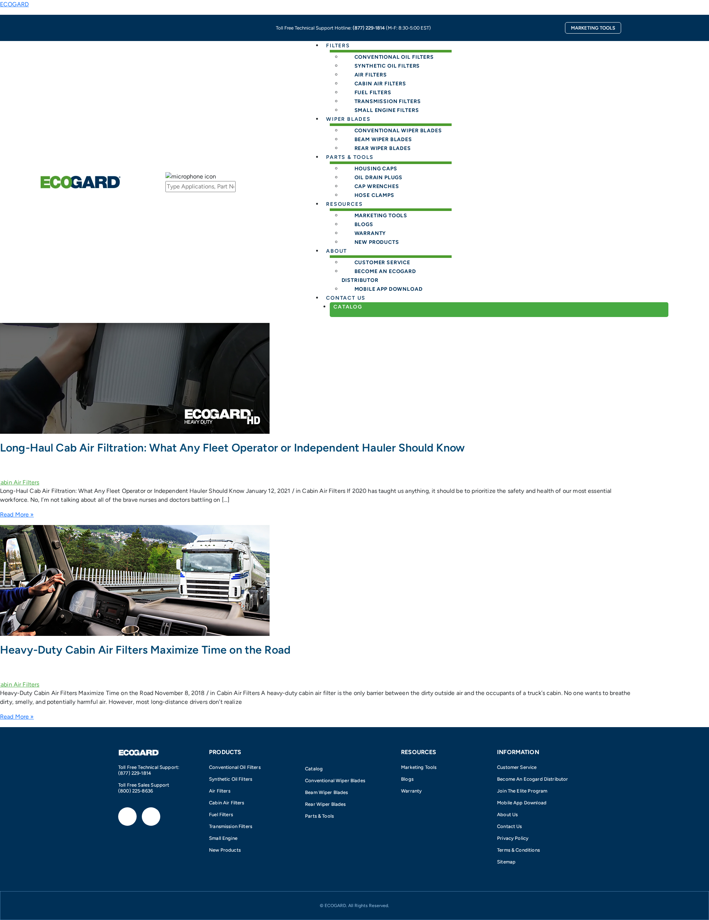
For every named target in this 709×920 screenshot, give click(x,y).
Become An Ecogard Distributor (379, 275)
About (336, 251)
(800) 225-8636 (135, 791)
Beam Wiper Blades (326, 792)
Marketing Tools (418, 767)
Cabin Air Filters (226, 802)
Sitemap (506, 862)
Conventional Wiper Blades (335, 780)
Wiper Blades (348, 119)
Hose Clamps (374, 195)
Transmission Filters (230, 826)
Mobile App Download (388, 289)
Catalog (348, 307)
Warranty (411, 791)
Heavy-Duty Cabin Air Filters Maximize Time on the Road (145, 650)
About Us (507, 814)
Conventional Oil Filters (235, 767)
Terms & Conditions (518, 850)
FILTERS (338, 45)
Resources (344, 204)
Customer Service (517, 767)
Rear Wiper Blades (382, 148)
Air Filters (219, 791)
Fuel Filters (221, 814)
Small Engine (223, 838)
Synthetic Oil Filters (230, 779)
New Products (376, 242)
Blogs (407, 779)
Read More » (17, 514)
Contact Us (509, 826)
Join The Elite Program (522, 791)
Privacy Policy (512, 838)
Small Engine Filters (386, 110)
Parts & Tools (350, 157)
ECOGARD (14, 4)
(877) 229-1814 (369, 28)
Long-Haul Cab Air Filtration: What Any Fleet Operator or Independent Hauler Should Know (232, 447)
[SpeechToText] (230, 176)
